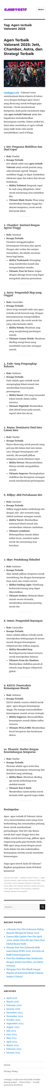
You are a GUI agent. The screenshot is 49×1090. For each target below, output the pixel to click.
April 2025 (11, 1041)
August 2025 (12, 1027)
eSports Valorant (25, 883)
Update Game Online (29, 878)
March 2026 (12, 1001)
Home (7, 1065)
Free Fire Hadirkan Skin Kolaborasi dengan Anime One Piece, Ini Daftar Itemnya (24, 962)
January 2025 (13, 1052)
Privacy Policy (11, 1071)
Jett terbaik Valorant (22, 886)
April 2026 (11, 998)
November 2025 (14, 1016)
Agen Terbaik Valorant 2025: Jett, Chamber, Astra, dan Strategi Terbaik (23, 47)
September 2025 (15, 1023)
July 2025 (11, 1030)
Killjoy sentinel (37, 886)
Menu (41, 9)
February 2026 (14, 1005)
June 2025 (11, 1034)
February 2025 (13, 1049)
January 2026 (13, 1009)
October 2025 (13, 1020)
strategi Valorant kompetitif (15, 891)
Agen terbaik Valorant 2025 (28, 880)
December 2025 (14, 1012)
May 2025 (11, 1038)
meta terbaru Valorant (30, 889)
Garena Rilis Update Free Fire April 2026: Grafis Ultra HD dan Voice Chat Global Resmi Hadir (25, 940)
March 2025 (12, 1045)
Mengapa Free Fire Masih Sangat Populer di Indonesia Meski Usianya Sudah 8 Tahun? (24, 973)
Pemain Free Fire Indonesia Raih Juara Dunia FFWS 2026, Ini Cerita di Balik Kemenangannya (25, 951)
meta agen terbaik (12, 889)
